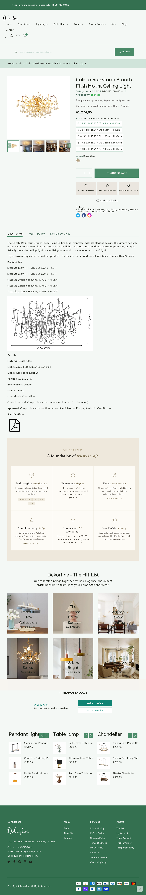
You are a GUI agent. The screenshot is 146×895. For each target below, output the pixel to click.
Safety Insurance (98, 857)
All (91, 91)
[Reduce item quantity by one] (79, 173)
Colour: (85, 156)
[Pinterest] (19, 861)
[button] (4, 36)
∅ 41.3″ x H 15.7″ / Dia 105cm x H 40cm (99, 136)
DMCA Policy (96, 847)
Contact (68, 838)
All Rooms (98, 209)
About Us (68, 833)
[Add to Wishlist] (12, 745)
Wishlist (120, 828)
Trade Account (123, 838)
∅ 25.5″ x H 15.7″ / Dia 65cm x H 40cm (98, 123)
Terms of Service (98, 843)
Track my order (123, 843)
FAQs (66, 828)
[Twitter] (8, 861)
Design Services (60, 233)
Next (69, 145)
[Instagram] (25, 861)
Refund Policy (97, 833)
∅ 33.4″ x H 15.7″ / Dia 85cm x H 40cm (98, 129)
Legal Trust (95, 852)
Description (15, 233)
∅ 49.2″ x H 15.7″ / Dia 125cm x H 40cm (99, 142)
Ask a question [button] (95, 710)
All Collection (84, 209)
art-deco (111, 209)
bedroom (123, 209)
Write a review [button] (95, 703)
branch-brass (106, 211)
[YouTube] (30, 861)
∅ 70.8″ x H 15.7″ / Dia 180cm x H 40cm (99, 149)
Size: (97, 118)
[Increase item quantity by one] (89, 173)
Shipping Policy (97, 838)
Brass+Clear (78, 160)
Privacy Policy (97, 828)
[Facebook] (14, 861)
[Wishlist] (18, 36)
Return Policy (36, 233)
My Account (122, 833)
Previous (9, 145)
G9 (37, 372)
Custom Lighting (98, 862)
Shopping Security (125, 847)
